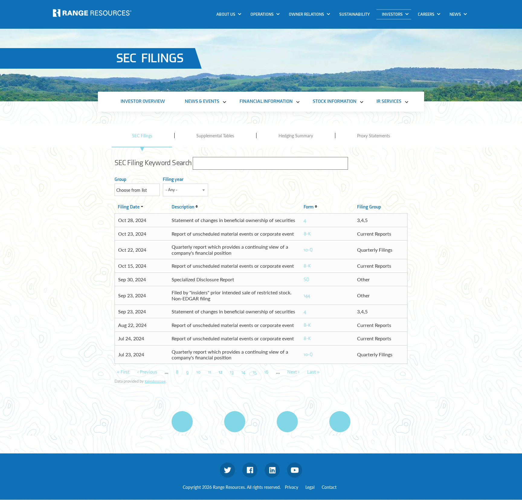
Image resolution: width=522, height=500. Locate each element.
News (455, 14)
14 (243, 372)
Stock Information (403, 48)
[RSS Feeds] (234, 421)
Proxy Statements (373, 135)
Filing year (173, 179)
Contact (329, 487)
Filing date (129, 207)
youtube (294, 470)
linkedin (272, 470)
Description (183, 207)
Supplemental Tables (215, 135)
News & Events (399, 25)
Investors (392, 14)
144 (307, 296)
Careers (426, 14)
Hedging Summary (296, 135)
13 (232, 372)
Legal (309, 487)
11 (209, 372)
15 (255, 372)
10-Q (308, 250)
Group (120, 179)
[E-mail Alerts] (287, 421)
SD (306, 280)
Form (309, 207)
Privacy (291, 487)
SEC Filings (142, 135)
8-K (307, 234)
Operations (262, 14)
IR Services (395, 60)
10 (198, 372)
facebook (249, 470)
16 (266, 372)
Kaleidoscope (155, 381)
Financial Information (407, 36)
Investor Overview (143, 101)
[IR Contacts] (339, 421)
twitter (227, 470)
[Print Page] (182, 421)
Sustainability (354, 14)
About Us (225, 14)
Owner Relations (306, 14)
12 (220, 372)
